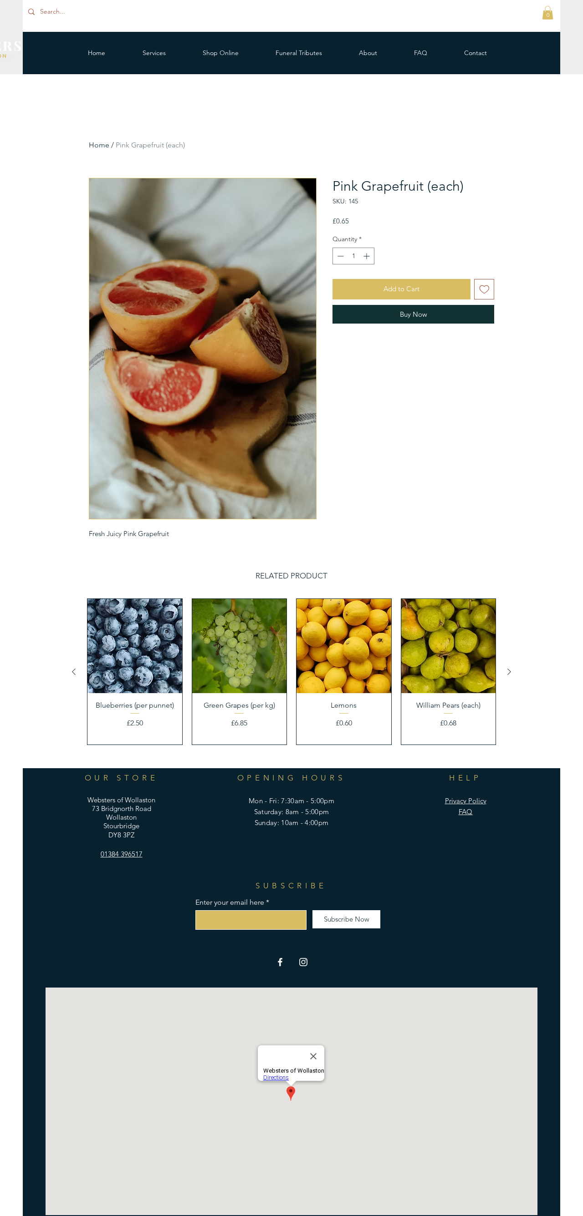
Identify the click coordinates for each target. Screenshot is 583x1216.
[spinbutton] (353, 256)
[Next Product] (509, 671)
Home (99, 145)
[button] (547, 13)
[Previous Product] (73, 671)
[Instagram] (303, 962)
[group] (291, 671)
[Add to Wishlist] (484, 289)
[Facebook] (280, 962)
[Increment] (367, 256)
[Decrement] (339, 256)
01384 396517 (122, 854)
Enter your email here (229, 902)
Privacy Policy (465, 800)
